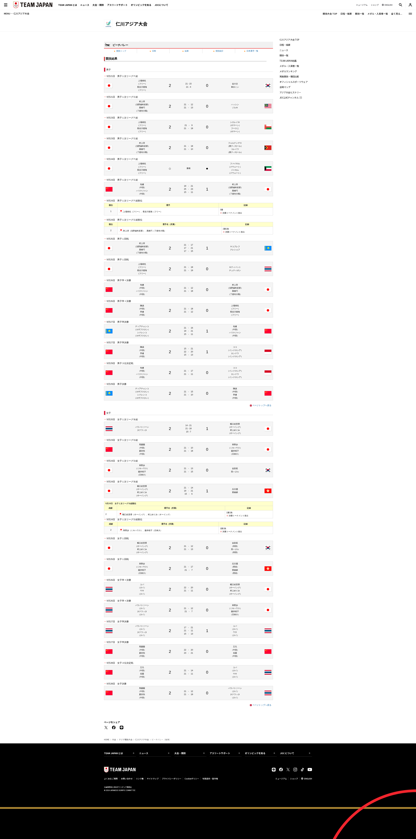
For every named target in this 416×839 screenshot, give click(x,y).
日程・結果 (346, 13)
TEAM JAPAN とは (113, 753)
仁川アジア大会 (142, 739)
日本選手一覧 (252, 51)
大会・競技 (180, 753)
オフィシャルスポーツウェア (294, 81)
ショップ (294, 778)
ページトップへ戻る (261, 405)
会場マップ (285, 87)
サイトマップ (153, 778)
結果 (187, 51)
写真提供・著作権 (210, 778)
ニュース (84, 4)
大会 (114, 739)
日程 (154, 51)
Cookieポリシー (192, 778)
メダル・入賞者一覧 (377, 13)
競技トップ (121, 51)
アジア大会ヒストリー (290, 92)
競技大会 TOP (330, 13)
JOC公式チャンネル (289, 97)
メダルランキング (288, 71)
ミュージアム (281, 778)
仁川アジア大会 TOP (289, 39)
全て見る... (396, 13)
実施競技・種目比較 (289, 76)
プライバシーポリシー (171, 778)
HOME (106, 739)
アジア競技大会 (125, 739)
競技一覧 (359, 13)
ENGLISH (308, 778)
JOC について (287, 753)
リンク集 (140, 778)
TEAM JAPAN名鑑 (288, 60)
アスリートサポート (117, 4)
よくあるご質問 (111, 778)
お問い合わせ (127, 778)
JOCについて (161, 4)
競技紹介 (219, 51)
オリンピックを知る (141, 4)
